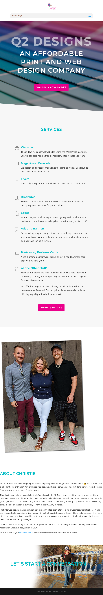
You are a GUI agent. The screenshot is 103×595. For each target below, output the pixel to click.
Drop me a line (26, 532)
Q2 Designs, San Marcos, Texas (51, 591)
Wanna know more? (51, 87)
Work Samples (51, 307)
